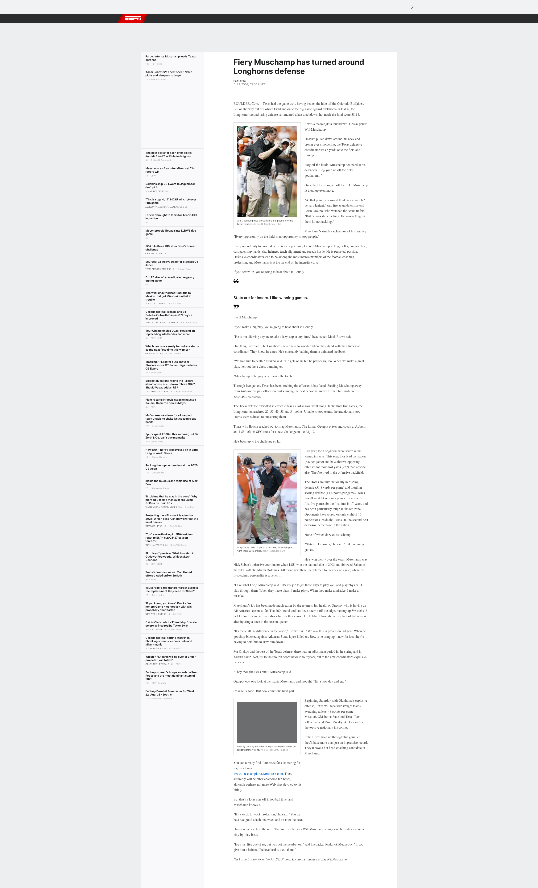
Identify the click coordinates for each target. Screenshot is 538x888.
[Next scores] (412, 7)
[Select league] (134, 7)
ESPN (133, 18)
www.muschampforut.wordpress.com (258, 773)
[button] (402, 18)
